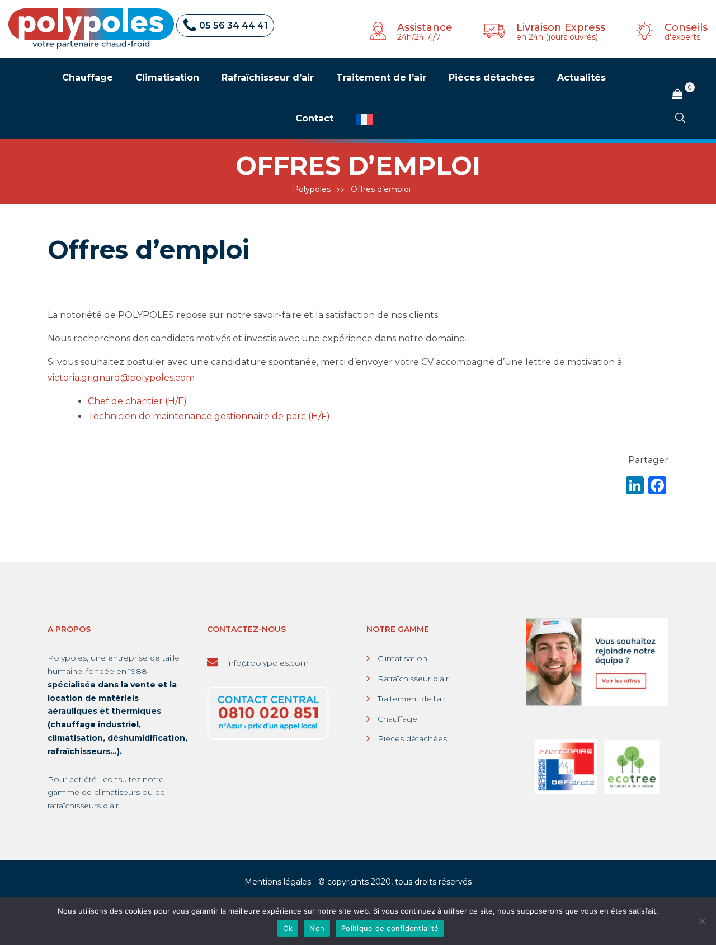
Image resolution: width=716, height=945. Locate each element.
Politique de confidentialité (390, 928)
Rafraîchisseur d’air (413, 678)
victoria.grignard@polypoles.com (121, 377)
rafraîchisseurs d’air (83, 806)
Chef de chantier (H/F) (139, 401)
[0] (677, 94)
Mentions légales (277, 882)
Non (316, 928)
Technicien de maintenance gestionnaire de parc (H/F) (209, 416)
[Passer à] (364, 119)
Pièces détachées (412, 738)
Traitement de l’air (412, 699)
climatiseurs (117, 792)
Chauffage (397, 719)
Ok (288, 928)
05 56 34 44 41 (233, 25)
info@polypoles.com (267, 663)
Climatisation (402, 658)
